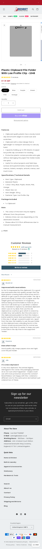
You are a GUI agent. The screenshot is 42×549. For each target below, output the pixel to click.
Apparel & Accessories (13, 467)
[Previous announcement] (3, 2)
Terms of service (21, 545)
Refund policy (33, 542)
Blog (5, 506)
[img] (6, 280)
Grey (6, 90)
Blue (14, 90)
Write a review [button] (21, 267)
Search (7, 484)
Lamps (12, 16)
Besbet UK (12, 542)
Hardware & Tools (11, 475)
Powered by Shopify (22, 542)
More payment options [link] (21, 120)
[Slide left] (17, 65)
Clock (23, 16)
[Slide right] (25, 65)
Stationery (8, 471)
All (4, 16)
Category (34, 16)
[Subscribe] (36, 419)
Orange (15, 95)
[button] (4, 9)
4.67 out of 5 (26, 247)
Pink (6, 95)
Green (33, 90)
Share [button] (5, 231)
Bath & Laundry (10, 462)
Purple (23, 90)
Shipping (13, 83)
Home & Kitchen (10, 458)
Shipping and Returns (12, 502)
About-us (8, 488)
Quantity (4, 99)
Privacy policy (10, 545)
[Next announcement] (38, 2)
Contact (7, 493)
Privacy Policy (9, 497)
